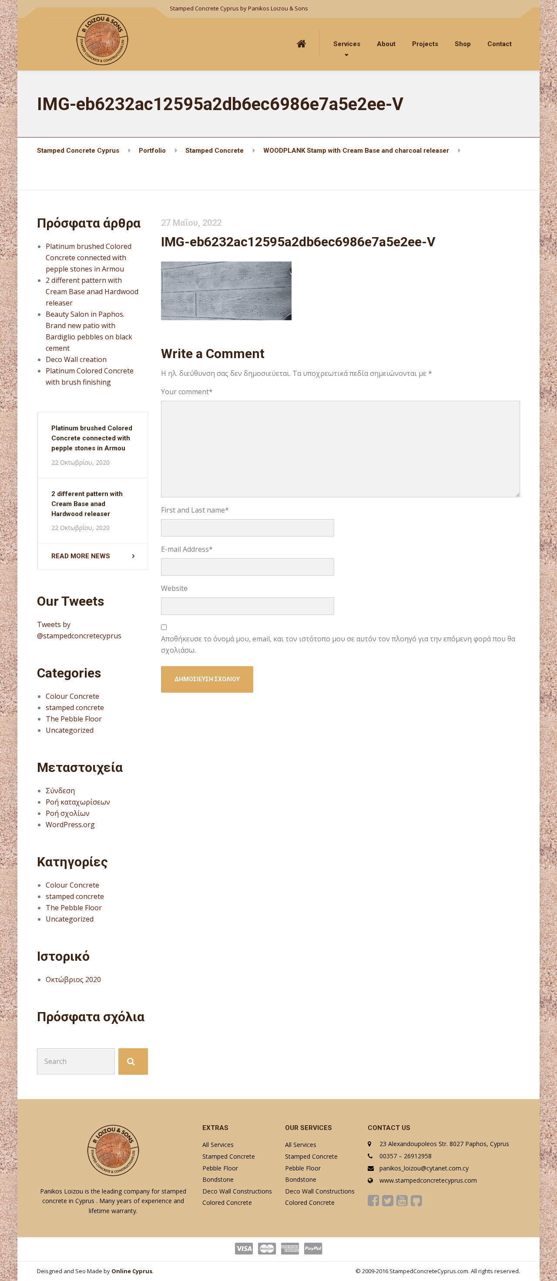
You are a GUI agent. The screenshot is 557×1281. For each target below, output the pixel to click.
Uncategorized (70, 730)
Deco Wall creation (76, 359)
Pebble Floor (220, 1168)
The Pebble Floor (74, 719)
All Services (218, 1144)
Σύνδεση (60, 790)
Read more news (80, 556)
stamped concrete (75, 707)
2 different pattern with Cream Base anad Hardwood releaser (92, 291)
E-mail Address (187, 549)
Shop (463, 44)
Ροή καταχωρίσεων (78, 802)
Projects (425, 44)
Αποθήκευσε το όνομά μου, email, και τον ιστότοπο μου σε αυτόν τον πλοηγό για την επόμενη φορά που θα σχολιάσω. (338, 644)
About (386, 44)
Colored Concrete (227, 1202)
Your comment (187, 391)
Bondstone (218, 1179)
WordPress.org (70, 824)
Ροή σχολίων (68, 813)
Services (346, 44)
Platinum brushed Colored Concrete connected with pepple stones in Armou (88, 257)
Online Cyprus (131, 1271)
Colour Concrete (72, 696)
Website (174, 588)
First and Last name (195, 510)
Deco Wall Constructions (237, 1191)
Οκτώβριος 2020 (73, 979)
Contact (499, 44)
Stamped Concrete (228, 1156)
